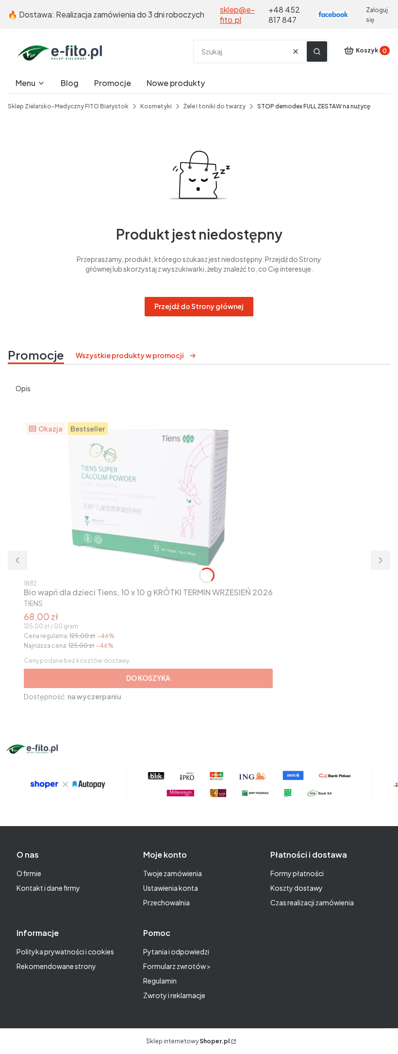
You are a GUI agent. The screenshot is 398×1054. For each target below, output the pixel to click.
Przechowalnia (166, 902)
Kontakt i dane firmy (48, 887)
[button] (317, 51)
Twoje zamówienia (172, 873)
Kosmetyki (156, 106)
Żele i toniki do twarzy (214, 106)
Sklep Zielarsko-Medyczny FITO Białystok (68, 106)
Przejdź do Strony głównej (199, 306)
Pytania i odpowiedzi (176, 951)
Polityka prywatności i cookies (65, 951)
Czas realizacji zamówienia (312, 902)
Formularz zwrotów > (177, 966)
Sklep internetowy (188, 1041)
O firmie (29, 873)
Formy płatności (297, 873)
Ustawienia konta (170, 887)
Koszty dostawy (296, 887)
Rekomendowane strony (56, 966)
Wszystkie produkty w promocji (130, 355)
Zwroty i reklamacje (174, 995)
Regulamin (160, 980)
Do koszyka (148, 678)
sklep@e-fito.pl (237, 14)
